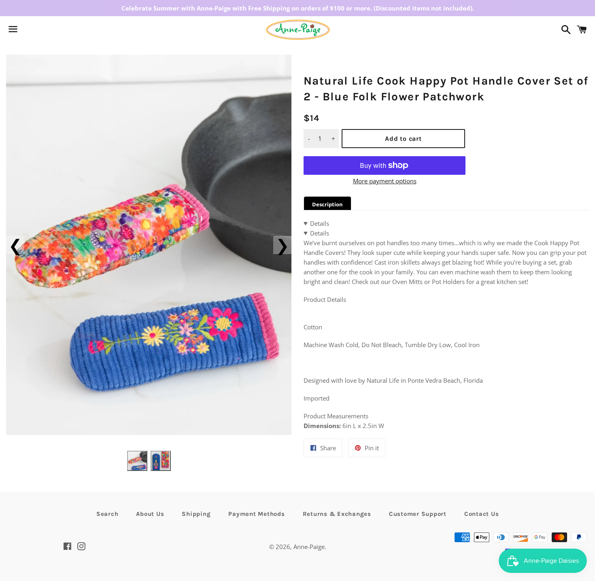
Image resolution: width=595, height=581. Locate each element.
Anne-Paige (309, 547)
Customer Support (417, 513)
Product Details (325, 299)
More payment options (384, 181)
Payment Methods (256, 513)
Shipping (196, 513)
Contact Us (481, 513)
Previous (15, 245)
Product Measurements (336, 416)
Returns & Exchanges (337, 513)
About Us (150, 513)
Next (282, 245)
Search (107, 513)
